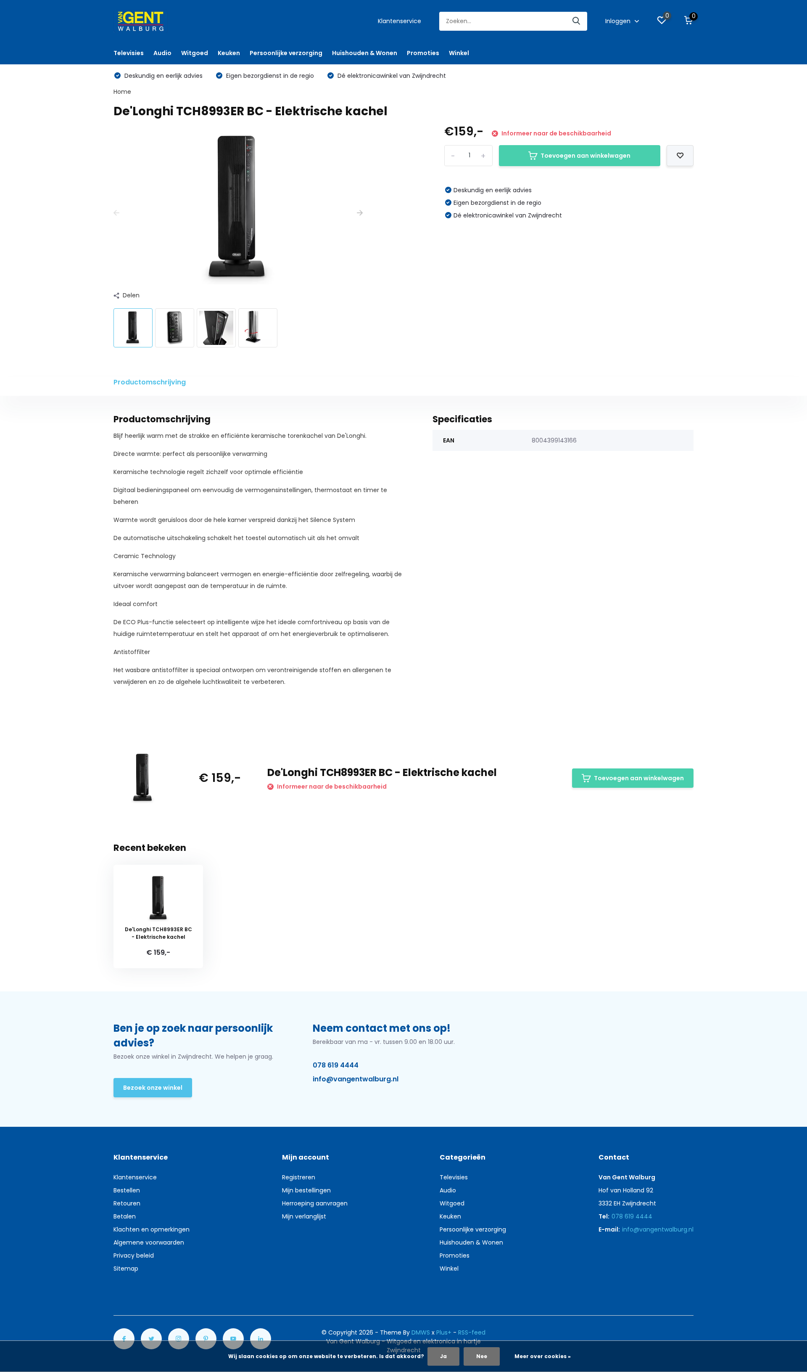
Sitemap (125, 1268)
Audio (162, 53)
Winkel (459, 53)
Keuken (229, 53)
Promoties (423, 53)
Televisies (128, 53)
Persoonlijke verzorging (286, 53)
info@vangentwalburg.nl (355, 1079)
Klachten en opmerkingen (151, 1229)
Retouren (126, 1203)
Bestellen (126, 1190)
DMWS (420, 1332)
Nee (481, 1356)
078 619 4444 (336, 1065)
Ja (443, 1356)
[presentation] (116, 213)
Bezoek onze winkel (152, 1087)
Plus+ (443, 1332)
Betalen (124, 1216)
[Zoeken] (576, 21)
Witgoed (194, 53)
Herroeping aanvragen (315, 1203)
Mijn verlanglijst (304, 1216)
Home (122, 91)
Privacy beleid (133, 1255)
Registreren (298, 1177)
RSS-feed (471, 1332)
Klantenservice (399, 21)
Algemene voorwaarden (148, 1242)
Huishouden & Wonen (364, 53)
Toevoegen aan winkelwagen (585, 155)
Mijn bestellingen (306, 1190)
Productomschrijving (149, 382)
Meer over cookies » (542, 1356)
